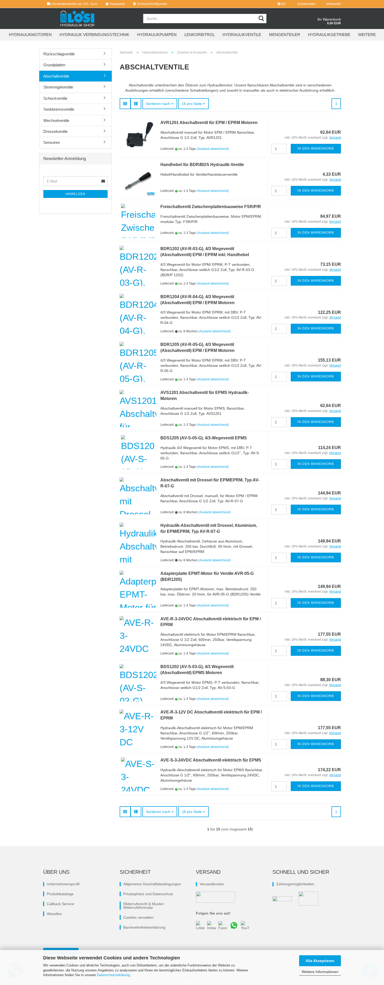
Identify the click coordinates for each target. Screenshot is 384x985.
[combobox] (159, 103)
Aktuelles (54, 914)
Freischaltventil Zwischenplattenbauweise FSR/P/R (210, 206)
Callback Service (60, 904)
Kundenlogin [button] (306, 4)
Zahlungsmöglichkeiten (295, 884)
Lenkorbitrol (199, 34)
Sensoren (51, 142)
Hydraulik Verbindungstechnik (94, 34)
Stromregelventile (58, 87)
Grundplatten (54, 65)
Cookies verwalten (138, 917)
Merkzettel (333, 4)
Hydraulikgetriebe (329, 34)
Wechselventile (56, 120)
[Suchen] (261, 18)
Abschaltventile (56, 76)
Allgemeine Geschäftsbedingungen (152, 884)
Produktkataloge (60, 894)
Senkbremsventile (58, 109)
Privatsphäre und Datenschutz (148, 894)
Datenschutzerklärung (113, 975)
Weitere (367, 34)
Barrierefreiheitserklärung (144, 927)
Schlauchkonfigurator (151, 4)
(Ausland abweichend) (213, 149)
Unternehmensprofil (63, 884)
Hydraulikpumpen (157, 34)
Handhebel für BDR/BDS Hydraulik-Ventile (202, 164)
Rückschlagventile (59, 54)
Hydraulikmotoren (30, 34)
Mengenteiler (284, 34)
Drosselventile (55, 131)
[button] (282, 4)
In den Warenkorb (316, 148)
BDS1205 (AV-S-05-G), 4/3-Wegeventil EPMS (203, 438)
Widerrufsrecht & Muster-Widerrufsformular (144, 905)
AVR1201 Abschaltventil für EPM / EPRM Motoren (209, 122)
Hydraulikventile (242, 34)
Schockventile (55, 98)
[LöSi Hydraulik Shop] (77, 18)
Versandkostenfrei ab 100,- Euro (74, 4)
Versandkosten (212, 884)
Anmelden (75, 194)
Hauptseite (117, 4)
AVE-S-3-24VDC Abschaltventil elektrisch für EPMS (210, 760)
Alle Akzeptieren (320, 961)
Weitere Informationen (320, 972)
